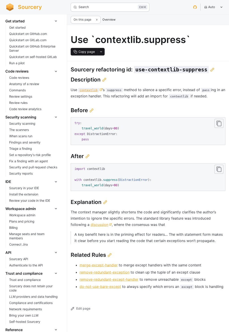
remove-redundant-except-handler (109, 279)
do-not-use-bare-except (100, 286)
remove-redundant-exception (104, 272)
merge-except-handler (99, 265)
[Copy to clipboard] (218, 123)
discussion (99, 224)
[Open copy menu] (101, 52)
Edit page (83, 308)
